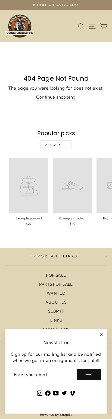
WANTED (56, 293)
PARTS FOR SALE (56, 284)
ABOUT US (55, 302)
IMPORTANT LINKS (55, 256)
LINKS (56, 320)
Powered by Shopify (56, 414)
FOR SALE (56, 275)
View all (56, 145)
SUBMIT (56, 311)
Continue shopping (56, 97)
